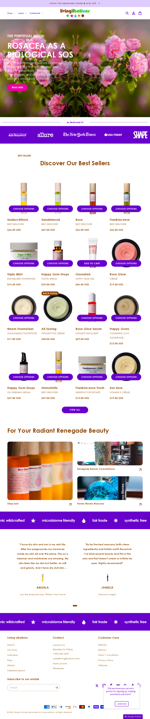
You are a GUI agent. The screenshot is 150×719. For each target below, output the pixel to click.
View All (75, 409)
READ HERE (17, 96)
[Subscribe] (56, 687)
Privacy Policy (105, 660)
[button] (11, 13)
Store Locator (60, 663)
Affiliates (102, 665)
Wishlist (11, 665)
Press (9, 660)
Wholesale (58, 668)
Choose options (23, 208)
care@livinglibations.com (66, 658)
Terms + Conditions (108, 655)
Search (11, 644)
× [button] (138, 683)
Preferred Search (16, 670)
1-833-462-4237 (61, 653)
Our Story (12, 650)
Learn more (121, 704)
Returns (102, 650)
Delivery (102, 644)
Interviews (12, 655)
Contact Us (59, 645)
